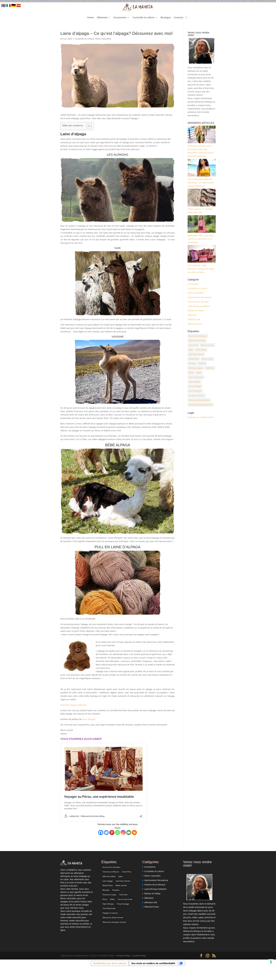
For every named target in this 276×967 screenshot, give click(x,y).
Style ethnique (194, 382)
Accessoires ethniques (198, 336)
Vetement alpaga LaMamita (73, 705)
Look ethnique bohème (199, 306)
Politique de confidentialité (200, 417)
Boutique (166, 17)
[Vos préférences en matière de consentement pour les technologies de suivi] (271, 962)
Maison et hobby (196, 310)
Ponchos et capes (196, 368)
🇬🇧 (3, 5)
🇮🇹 (8, 5)
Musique (192, 363)
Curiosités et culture (144, 17)
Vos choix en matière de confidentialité (153, 963)
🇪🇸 (18, 5)
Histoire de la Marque (198, 301)
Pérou (191, 372)
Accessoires (120, 17)
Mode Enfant (194, 359)
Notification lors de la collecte (109, 963)
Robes (198, 372)
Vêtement (102, 17)
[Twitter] (106, 832)
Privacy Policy (124, 955)
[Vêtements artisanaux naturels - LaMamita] (71, 864)
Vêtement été (194, 319)
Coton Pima (193, 345)
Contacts (178, 17)
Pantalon (202, 363)
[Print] (134, 832)
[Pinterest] (111, 832)
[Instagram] (123, 832)
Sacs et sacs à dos (196, 377)
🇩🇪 (13, 5)
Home (90, 17)
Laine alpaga (201, 349)
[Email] (128, 832)
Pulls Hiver (210, 368)
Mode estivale (207, 359)
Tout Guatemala (195, 391)
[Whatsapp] (117, 832)
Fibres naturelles (103, 38)
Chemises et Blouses (197, 340)
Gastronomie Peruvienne (199, 297)
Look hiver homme (196, 354)
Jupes (191, 349)
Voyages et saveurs (196, 395)
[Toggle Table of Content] (87, 126)
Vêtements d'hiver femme (199, 400)
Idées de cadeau (207, 345)
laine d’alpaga (88, 719)
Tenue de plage (195, 386)
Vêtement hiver (195, 324)
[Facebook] (100, 832)
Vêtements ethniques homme (200, 404)
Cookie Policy (139, 955)
